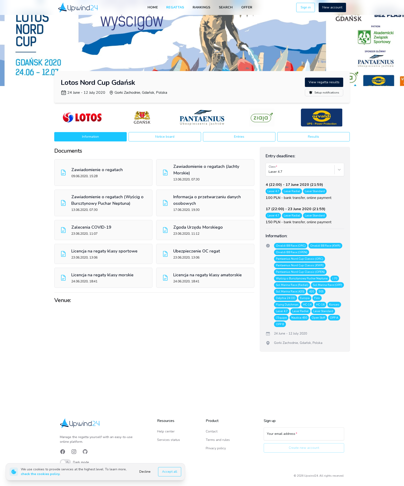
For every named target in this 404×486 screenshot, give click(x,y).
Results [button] (313, 136)
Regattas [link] (175, 7)
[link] (78, 7)
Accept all (169, 471)
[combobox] (269, 171)
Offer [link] (246, 7)
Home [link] (153, 7)
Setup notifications (326, 92)
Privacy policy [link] (216, 448)
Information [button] (90, 136)
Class (272, 167)
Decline (145, 471)
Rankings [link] (201, 7)
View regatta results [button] (324, 82)
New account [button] (332, 7)
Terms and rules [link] (218, 440)
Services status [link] (168, 440)
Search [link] (226, 7)
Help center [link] (166, 431)
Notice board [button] (164, 136)
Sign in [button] (306, 7)
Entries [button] (239, 136)
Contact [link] (211, 431)
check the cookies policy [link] (40, 474)
